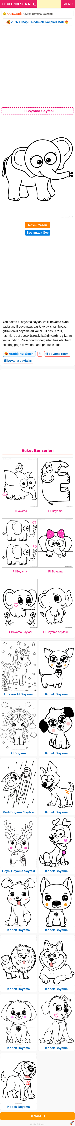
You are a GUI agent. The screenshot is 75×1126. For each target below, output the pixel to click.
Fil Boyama (20, 511)
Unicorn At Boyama (18, 694)
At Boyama (18, 753)
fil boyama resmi (57, 353)
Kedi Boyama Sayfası (18, 812)
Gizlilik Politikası (37, 1124)
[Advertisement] (37, 66)
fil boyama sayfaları (18, 360)
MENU (68, 4)
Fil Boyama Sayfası (20, 632)
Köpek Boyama (18, 930)
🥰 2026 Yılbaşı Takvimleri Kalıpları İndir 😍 (37, 22)
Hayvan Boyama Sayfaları (37, 13)
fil (40, 353)
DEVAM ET (38, 1116)
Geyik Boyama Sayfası (18, 871)
